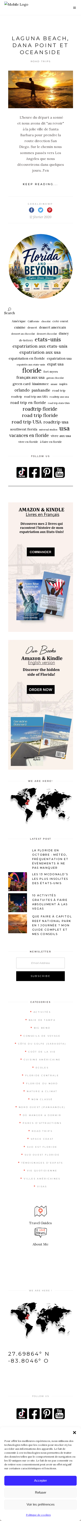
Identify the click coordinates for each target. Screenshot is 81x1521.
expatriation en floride (27, 358)
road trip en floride (28, 402)
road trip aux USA (36, 397)
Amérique (19, 321)
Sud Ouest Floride (42, 1154)
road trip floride (40, 415)
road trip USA (26, 422)
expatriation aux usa (40, 352)
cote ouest (60, 321)
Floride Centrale (42, 1075)
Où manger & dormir (42, 1115)
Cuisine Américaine (42, 1059)
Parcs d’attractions (42, 1123)
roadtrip (16, 396)
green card (21, 384)
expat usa (55, 364)
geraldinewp (40, 204)
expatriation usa (59, 358)
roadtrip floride (40, 409)
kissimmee (40, 384)
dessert (32, 327)
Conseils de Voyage (42, 1035)
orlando (22, 390)
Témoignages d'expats (42, 1162)
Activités (42, 1012)
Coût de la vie (42, 1051)
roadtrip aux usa (59, 396)
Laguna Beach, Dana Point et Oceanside (40, 45)
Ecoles (42, 1067)
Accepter (40, 1480)
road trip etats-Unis (59, 403)
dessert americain (52, 327)
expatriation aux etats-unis (40, 346)
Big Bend (42, 1027)
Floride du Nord (42, 1083)
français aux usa (30, 377)
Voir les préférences (41, 1504)
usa (64, 428)
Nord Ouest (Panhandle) (42, 1107)
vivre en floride (28, 441)
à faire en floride (51, 441)
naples (63, 384)
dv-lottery (26, 340)
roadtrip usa (55, 422)
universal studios (48, 429)
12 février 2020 (40, 217)
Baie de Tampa (42, 1020)
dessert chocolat (47, 333)
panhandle (41, 390)
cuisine (19, 327)
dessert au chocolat (23, 333)
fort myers (50, 372)
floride (31, 370)
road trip (58, 390)
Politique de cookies (38, 1514)
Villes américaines (42, 1178)
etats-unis (48, 339)
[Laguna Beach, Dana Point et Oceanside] (40, 89)
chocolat (46, 321)
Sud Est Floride (42, 1147)
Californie (33, 321)
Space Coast (42, 1138)
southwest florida (23, 429)
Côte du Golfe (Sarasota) (42, 1043)
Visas (42, 1186)
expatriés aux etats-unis (31, 364)
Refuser (40, 1492)
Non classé (42, 1099)
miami (54, 384)
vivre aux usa (61, 436)
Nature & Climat (42, 1091)
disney (64, 333)
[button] (74, 1432)
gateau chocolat (55, 377)
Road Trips (41, 61)
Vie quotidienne (42, 1170)
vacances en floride (29, 435)
